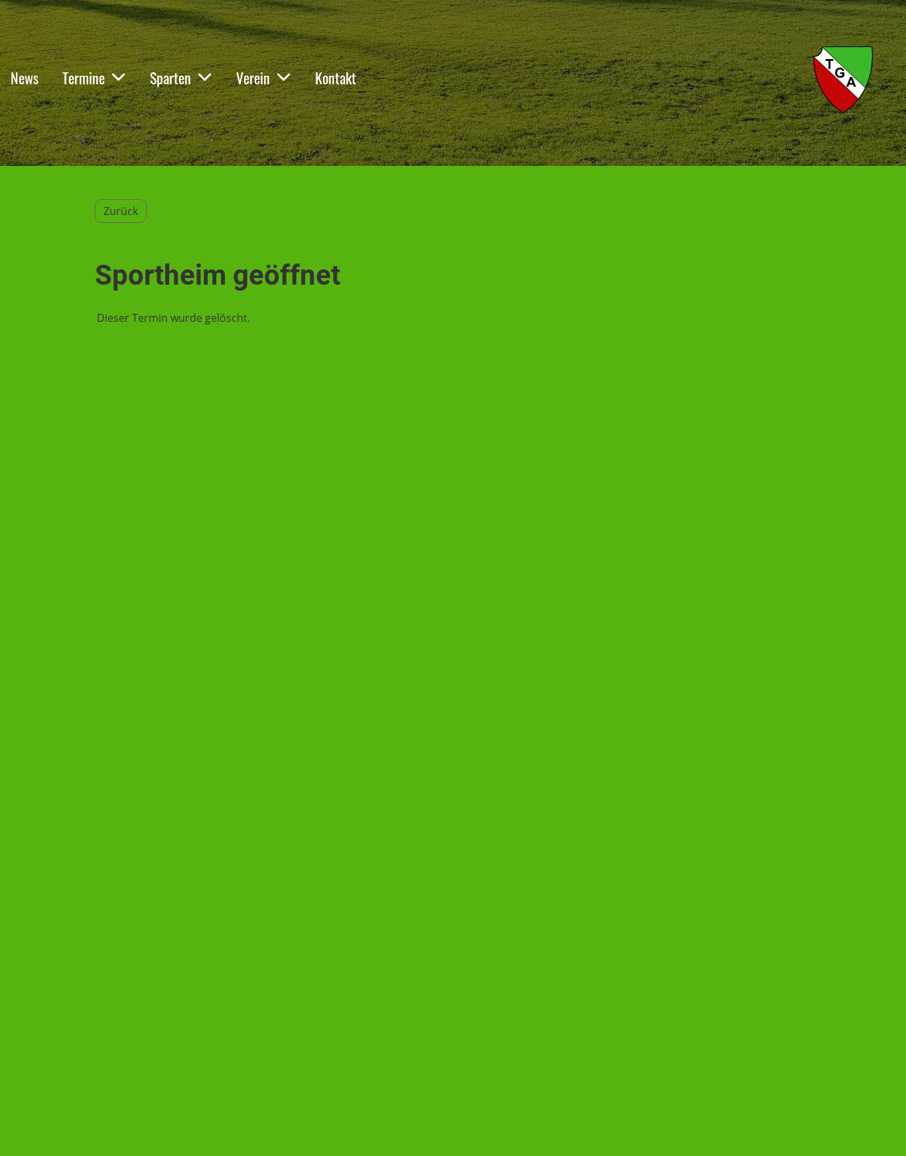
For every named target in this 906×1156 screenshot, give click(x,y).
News (24, 77)
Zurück (120, 211)
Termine (83, 77)
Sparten (170, 77)
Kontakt (335, 77)
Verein (253, 77)
